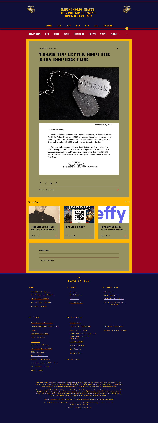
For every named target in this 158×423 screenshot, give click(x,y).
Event (92, 34)
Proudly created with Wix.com (79, 404)
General (79, 34)
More (113, 34)
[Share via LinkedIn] (51, 183)
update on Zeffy (75, 227)
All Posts (34, 34)
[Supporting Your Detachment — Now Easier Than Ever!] (113, 214)
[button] (126, 28)
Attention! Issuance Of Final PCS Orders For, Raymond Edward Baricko (43, 228)
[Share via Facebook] (40, 183)
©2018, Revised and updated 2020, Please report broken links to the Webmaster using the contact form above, (79, 402)
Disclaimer (114, 304)
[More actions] (117, 48)
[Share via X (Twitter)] (45, 183)
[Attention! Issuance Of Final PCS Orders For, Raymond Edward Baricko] (44, 214)
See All (127, 202)
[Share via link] (56, 183)
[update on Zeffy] (79, 214)
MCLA (66, 34)
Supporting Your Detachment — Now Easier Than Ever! (112, 228)
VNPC (103, 34)
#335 (56, 34)
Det (47, 34)
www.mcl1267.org (53, 384)
